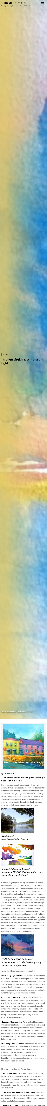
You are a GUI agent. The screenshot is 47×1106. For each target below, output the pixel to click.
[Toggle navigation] (43, 4)
